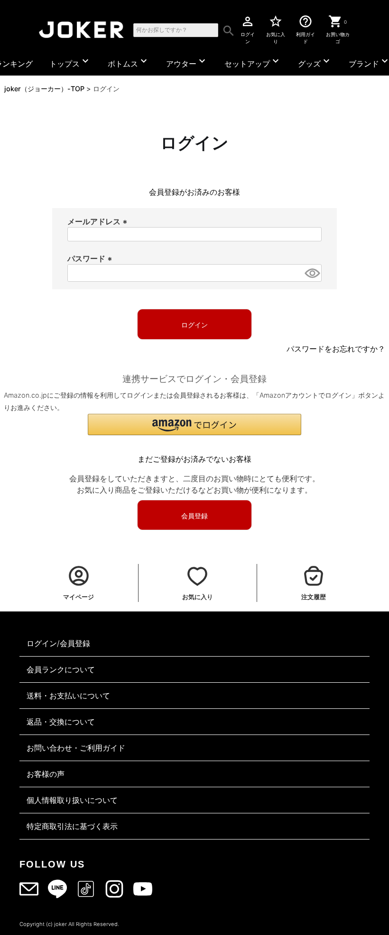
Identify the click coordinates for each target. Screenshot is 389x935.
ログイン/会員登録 (58, 643)
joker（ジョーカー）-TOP (44, 89)
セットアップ (252, 61)
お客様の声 (46, 774)
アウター (187, 61)
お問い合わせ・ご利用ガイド (76, 748)
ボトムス (128, 61)
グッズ (315, 61)
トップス (70, 61)
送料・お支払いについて (68, 695)
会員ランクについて (61, 669)
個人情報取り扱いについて (72, 800)
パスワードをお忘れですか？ (336, 348)
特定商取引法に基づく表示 (72, 826)
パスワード (91, 258)
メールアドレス (98, 221)
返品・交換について (61, 721)
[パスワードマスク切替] (311, 273)
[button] (194, 424)
